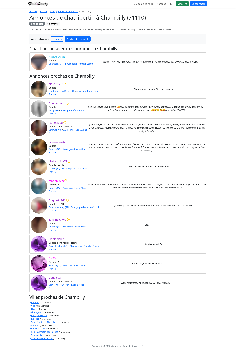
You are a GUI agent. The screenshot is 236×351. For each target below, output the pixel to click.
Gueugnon (36, 312)
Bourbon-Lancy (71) (59, 207)
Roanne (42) (55, 149)
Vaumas (35, 325)
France (43, 11)
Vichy (34, 305)
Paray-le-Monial (39, 315)
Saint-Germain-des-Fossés (44, 331)
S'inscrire (182, 3)
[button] (172, 4)
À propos (161, 3)
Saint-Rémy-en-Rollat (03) (62, 91)
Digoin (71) (54, 168)
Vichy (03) (54, 110)
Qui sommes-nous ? (144, 3)
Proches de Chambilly (78, 39)
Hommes (57, 39)
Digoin (34, 308)
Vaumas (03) (55, 129)
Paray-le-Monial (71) (59, 246)
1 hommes (53, 23)
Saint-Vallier (37, 335)
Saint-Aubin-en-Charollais (44, 322)
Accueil (33, 11)
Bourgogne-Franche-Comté (64, 11)
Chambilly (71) (56, 63)
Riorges (35, 318)
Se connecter (198, 3)
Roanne (35, 302)
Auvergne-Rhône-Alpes (88, 91)
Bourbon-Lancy (39, 328)
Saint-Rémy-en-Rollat (42, 338)
